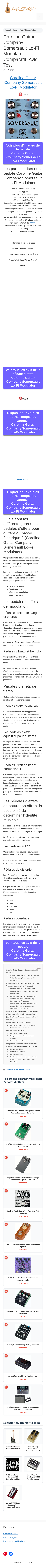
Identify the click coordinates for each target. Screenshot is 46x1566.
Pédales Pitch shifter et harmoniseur (23, 1041)
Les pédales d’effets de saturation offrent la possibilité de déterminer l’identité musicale (21, 1045)
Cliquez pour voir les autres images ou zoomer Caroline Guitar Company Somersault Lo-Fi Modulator (23, 422)
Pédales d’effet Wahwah (18, 1033)
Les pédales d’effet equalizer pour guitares (22, 1037)
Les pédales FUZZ (16, 1049)
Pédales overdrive (16, 1054)
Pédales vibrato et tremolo (19, 1028)
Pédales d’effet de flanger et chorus (22, 1025)
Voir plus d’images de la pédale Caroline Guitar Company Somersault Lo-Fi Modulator (23, 153)
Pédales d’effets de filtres (15, 1030)
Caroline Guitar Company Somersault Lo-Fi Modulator (23, 82)
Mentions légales (10, 1537)
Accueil (8, 30)
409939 (32, 223)
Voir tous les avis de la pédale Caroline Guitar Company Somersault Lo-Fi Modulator (23, 950)
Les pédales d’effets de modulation (18, 1022)
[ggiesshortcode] (23, 479)
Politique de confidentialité (14, 1541)
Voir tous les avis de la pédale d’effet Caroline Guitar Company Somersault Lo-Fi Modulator (23, 377)
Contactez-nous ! (10, 1534)
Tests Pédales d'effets (28, 30)
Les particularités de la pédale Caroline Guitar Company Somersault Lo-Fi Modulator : (22, 984)
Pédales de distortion (17, 1052)
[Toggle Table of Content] (37, 967)
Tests (15, 30)
